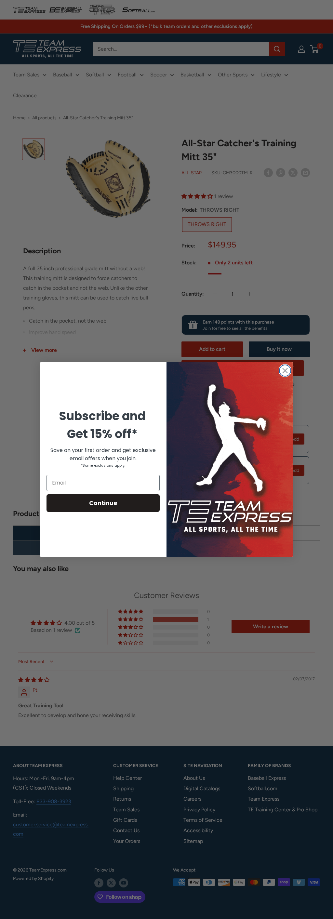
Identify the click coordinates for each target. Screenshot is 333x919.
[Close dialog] (285, 370)
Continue (103, 503)
